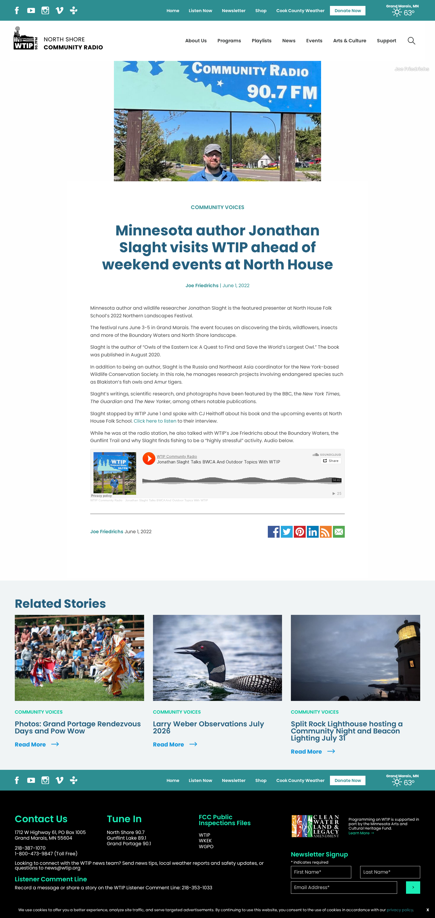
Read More (31, 745)
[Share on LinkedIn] (313, 531)
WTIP (204, 835)
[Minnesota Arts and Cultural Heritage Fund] (315, 826)
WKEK (205, 840)
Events (314, 40)
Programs (229, 40)
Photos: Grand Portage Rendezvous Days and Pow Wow (78, 727)
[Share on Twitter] (287, 531)
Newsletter (234, 11)
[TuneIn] (73, 10)
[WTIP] (60, 37)
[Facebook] (16, 10)
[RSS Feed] (326, 531)
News (289, 40)
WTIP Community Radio (106, 500)
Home (173, 11)
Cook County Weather (300, 11)
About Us (196, 40)
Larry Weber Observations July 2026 (208, 727)
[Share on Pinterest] (300, 531)
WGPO (206, 846)
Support (386, 40)
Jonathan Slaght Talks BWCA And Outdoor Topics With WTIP (166, 500)
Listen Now (200, 11)
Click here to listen (155, 421)
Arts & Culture (349, 40)
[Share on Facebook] (274, 531)
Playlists (262, 40)
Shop (261, 11)
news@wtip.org (62, 867)
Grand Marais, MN (402, 6)
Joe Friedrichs (202, 285)
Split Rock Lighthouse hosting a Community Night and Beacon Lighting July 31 (347, 731)
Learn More (359, 833)
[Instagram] (45, 10)
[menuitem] (172, 10)
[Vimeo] (59, 10)
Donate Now (348, 11)
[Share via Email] (339, 531)
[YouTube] (31, 10)
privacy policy (400, 909)
